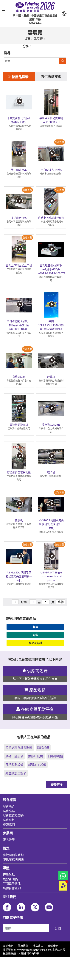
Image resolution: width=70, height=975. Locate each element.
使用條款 (23, 945)
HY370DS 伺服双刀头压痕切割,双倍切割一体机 (51, 524)
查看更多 (57, 784)
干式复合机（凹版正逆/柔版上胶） (19, 120)
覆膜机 (19, 520)
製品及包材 (35, 642)
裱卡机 (51, 472)
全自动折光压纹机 (51, 169)
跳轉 (61, 602)
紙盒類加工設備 (15, 773)
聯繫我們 (53, 945)
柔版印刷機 (35, 756)
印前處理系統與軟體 (18, 747)
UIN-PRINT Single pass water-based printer (51, 576)
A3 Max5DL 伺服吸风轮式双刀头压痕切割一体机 (19, 576)
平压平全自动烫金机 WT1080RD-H (51, 120)
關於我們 (8, 945)
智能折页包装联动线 (19, 472)
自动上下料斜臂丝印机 (51, 217)
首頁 (27, 38)
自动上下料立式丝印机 (19, 265)
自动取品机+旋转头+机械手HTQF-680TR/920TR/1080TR (51, 269)
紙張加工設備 (37, 764)
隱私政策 (38, 945)
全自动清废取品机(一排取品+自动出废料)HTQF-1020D (19, 325)
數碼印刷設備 (14, 756)
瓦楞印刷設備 (14, 764)
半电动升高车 (19, 169)
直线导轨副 (18, 376)
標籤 (35, 626)
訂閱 (58, 928)
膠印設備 (43, 747)
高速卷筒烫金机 (19, 424)
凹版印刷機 (55, 756)
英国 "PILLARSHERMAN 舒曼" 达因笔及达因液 (51, 325)
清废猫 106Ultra (51, 424)
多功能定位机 (19, 217)
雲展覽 (38, 38)
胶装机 (51, 376)
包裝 (35, 634)
